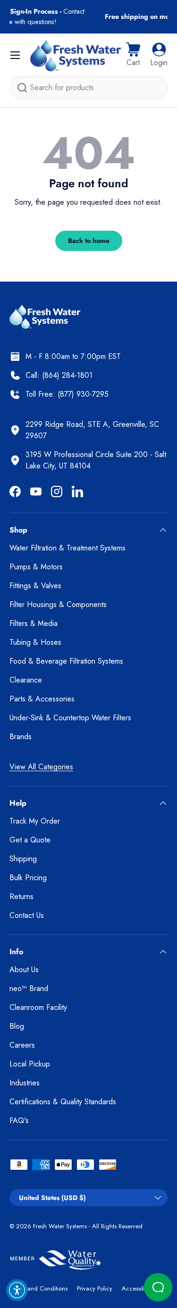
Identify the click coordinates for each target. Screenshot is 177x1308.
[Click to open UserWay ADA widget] (17, 1290)
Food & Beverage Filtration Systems (66, 661)
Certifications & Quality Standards (62, 1101)
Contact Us (26, 915)
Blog (16, 1026)
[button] (133, 55)
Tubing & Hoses (35, 642)
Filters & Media (33, 623)
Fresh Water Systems (60, 1226)
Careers (22, 1045)
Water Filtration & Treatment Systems (67, 547)
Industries (24, 1082)
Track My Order (34, 821)
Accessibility (138, 1288)
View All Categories (41, 766)
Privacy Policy (94, 1288)
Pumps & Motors (36, 566)
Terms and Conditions (38, 1288)
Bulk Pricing (28, 877)
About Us (24, 969)
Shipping (23, 858)
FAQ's (19, 1120)
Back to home (89, 240)
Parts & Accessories (42, 698)
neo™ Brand (28, 988)
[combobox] (88, 87)
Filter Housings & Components (58, 604)
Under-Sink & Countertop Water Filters (70, 717)
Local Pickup (29, 1063)
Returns (21, 896)
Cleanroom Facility (38, 1007)
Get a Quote (30, 839)
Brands (20, 736)
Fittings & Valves (35, 585)
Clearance (25, 680)
